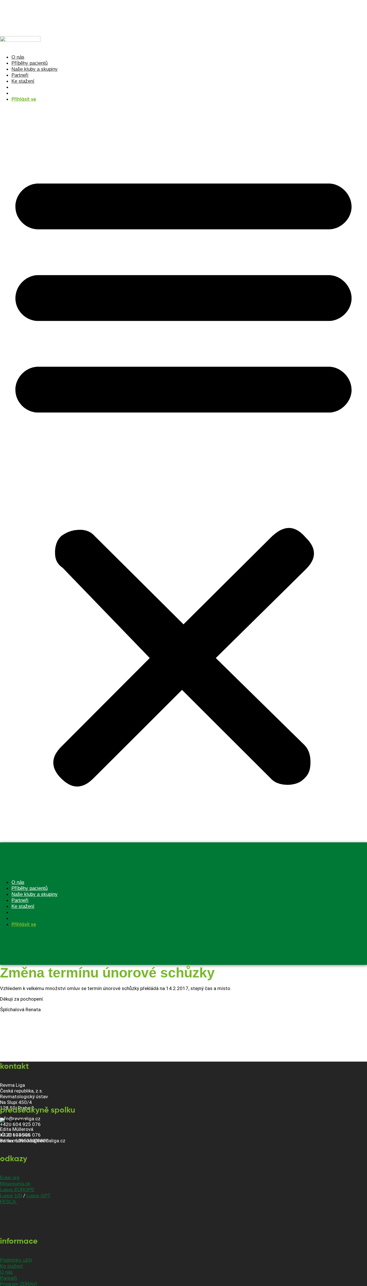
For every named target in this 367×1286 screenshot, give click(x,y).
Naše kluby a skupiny (34, 69)
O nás (17, 57)
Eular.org (9, 1177)
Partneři (19, 75)
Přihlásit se (23, 99)
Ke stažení (22, 81)
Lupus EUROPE (17, 1189)
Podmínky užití (16, 1260)
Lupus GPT (38, 1195)
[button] (183, 474)
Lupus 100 (11, 1195)
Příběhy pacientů (29, 63)
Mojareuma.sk (15, 1183)
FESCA (8, 1201)
